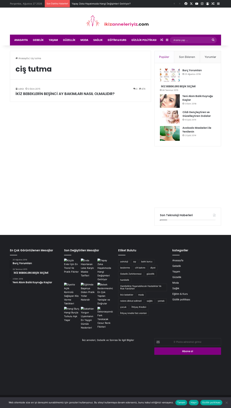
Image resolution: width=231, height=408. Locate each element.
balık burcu (146, 261)
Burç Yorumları (192, 70)
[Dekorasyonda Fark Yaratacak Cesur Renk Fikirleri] (105, 318)
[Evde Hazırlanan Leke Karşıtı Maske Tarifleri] (88, 268)
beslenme (125, 267)
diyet (152, 267)
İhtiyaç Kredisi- (139, 307)
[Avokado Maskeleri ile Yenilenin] (170, 133)
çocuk (123, 307)
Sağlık (98, 39)
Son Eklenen (187, 57)
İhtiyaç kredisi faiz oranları (133, 313)
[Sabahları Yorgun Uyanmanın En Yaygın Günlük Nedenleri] (88, 318)
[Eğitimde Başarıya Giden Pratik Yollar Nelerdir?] (88, 292)
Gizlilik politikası (143, 39)
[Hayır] (226, 402)
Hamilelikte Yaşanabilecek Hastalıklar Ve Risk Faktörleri (140, 287)
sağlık (150, 300)
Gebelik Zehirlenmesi (130, 273)
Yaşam (53, 39)
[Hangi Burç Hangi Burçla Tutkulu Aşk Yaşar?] (71, 314)
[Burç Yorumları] (170, 75)
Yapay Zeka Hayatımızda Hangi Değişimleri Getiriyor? (101, 3)
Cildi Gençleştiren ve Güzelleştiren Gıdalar (196, 114)
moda (141, 294)
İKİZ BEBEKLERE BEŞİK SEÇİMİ (178, 86)
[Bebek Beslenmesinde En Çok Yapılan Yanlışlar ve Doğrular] (105, 294)
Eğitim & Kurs (117, 39)
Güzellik (69, 39)
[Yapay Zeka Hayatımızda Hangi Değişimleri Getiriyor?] (105, 270)
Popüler (164, 57)
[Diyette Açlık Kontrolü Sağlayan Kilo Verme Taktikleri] (71, 294)
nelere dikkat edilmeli (131, 300)
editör (21, 88)
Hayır (194, 402)
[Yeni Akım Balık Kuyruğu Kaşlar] (170, 101)
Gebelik (38, 39)
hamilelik (124, 280)
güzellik (150, 273)
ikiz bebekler (126, 294)
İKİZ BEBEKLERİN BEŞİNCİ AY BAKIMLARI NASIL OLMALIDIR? (65, 93)
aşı (134, 261)
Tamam (181, 402)
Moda (84, 39)
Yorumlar (210, 57)
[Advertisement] (187, 177)
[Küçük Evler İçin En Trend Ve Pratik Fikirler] (71, 266)
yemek (161, 300)
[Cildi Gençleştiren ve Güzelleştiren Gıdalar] (170, 116)
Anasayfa (21, 39)
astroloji (124, 261)
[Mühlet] (115, 21)
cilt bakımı (140, 267)
